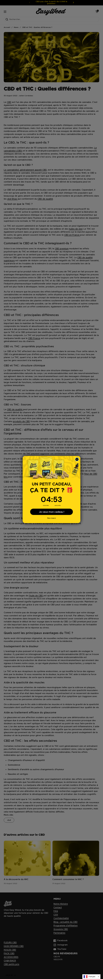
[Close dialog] (77, 459)
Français (92, 976)
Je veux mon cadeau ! (51, 511)
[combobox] (91, 976)
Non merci (51, 518)
